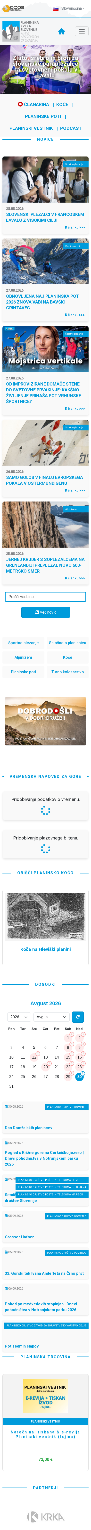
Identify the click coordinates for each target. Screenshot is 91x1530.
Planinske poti (43, 116)
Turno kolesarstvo (67, 672)
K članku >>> (75, 227)
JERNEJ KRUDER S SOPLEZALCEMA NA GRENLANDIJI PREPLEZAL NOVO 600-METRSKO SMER (45, 565)
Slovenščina (71, 8)
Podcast (71, 128)
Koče (62, 104)
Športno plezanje (23, 643)
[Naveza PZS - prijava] (15, 8)
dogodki (45, 1112)
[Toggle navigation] (82, 31)
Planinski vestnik (31, 128)
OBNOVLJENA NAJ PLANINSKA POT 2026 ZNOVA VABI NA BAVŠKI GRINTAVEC (42, 302)
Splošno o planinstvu (67, 643)
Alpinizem (23, 657)
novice (45, 139)
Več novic (47, 612)
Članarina (36, 104)
